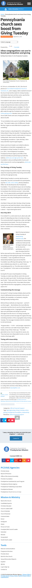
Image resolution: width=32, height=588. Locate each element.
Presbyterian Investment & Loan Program (12, 481)
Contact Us (16, 438)
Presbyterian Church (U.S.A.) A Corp (11, 492)
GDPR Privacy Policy (24, 576)
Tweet (5, 419)
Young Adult (4, 537)
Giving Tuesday (20, 410)
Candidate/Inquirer (6, 503)
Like (2, 419)
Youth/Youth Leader (6, 540)
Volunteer (3, 532)
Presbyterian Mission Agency (9, 484)
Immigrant (4, 521)
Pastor (2, 524)
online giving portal (6, 113)
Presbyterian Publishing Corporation (11, 486)
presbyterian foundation (14, 412)
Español (3, 561)
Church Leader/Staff (6, 508)
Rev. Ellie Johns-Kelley (12, 182)
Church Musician (5, 514)
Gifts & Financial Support (6, 36)
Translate (16, 47)
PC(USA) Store (5, 554)
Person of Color (5, 527)
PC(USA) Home (5, 471)
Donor (2, 519)
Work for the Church (6, 556)
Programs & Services (7, 551)
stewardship (25, 412)
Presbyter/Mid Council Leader (9, 529)
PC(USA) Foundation (7, 479)
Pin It (8, 419)
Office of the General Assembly (9, 476)
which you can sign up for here (14, 158)
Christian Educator (6, 506)
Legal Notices (5, 577)
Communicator (5, 516)
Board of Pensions (6, 473)
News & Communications (8, 548)
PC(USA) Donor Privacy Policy (9, 576)
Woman (3, 534)
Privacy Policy (26, 574)
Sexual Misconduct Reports (8, 559)
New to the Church (6, 501)
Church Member (5, 511)
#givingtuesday (11, 410)
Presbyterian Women (7, 489)
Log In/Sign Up (5, 567)
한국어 (3, 564)
